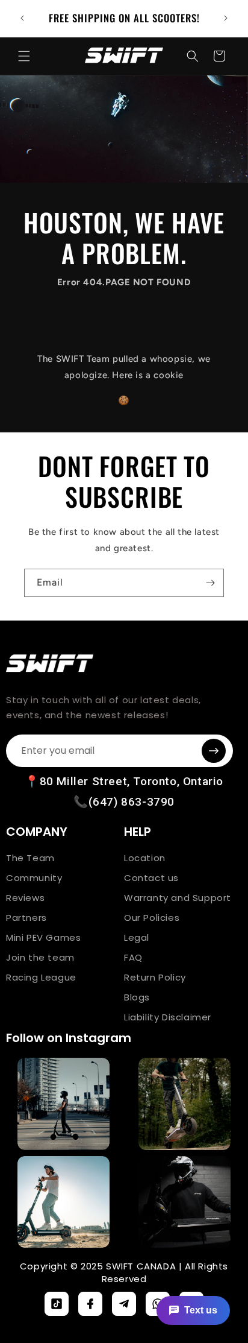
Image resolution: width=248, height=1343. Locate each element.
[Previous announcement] (22, 18)
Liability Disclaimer (167, 1017)
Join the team (40, 957)
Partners (26, 917)
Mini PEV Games (43, 937)
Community (34, 877)
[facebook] (90, 1304)
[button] (24, 56)
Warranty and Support (177, 897)
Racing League (41, 977)
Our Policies (151, 917)
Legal (136, 937)
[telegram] (124, 1304)
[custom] (57, 1304)
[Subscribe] (210, 583)
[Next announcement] (225, 18)
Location (145, 858)
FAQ (133, 957)
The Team (30, 858)
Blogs (137, 997)
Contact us (151, 877)
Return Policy (155, 977)
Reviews (25, 897)
